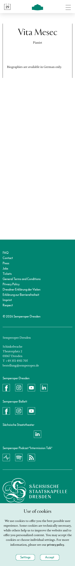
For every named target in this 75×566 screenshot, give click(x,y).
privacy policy (55, 544)
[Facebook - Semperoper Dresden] (6, 387)
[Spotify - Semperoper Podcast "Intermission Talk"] (18, 457)
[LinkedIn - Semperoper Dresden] (44, 387)
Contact (8, 258)
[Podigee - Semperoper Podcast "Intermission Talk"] (6, 457)
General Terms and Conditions (22, 279)
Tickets (7, 273)
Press (6, 263)
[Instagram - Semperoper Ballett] (18, 411)
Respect (8, 305)
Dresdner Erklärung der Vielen (21, 289)
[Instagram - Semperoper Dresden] (18, 387)
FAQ (6, 252)
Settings (25, 557)
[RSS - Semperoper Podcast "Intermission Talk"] (31, 457)
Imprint (7, 300)
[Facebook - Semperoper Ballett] (6, 411)
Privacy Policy (11, 284)
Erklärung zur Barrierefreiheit (21, 294)
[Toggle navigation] (68, 7)
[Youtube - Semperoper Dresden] (31, 387)
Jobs (5, 268)
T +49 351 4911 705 (15, 360)
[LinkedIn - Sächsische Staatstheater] (37, 434)
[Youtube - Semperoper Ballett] (31, 411)
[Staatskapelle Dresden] (35, 490)
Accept (49, 557)
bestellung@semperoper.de (21, 365)
